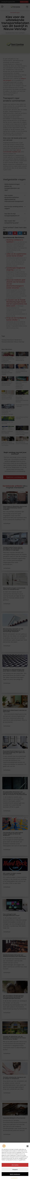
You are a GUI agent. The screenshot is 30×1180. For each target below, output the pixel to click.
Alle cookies (15, 1165)
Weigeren (15, 1169)
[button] (27, 1146)
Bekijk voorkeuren (15, 1174)
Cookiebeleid (14, 1177)
